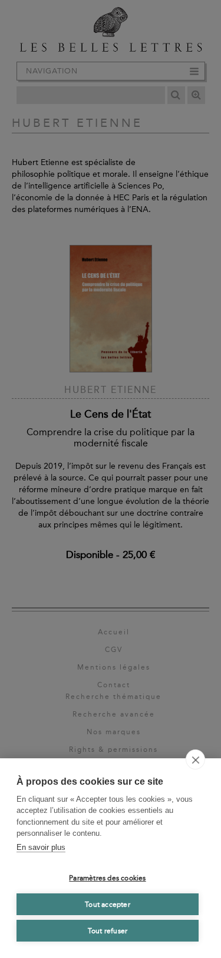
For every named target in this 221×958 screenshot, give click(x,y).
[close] (195, 759)
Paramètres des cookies (107, 878)
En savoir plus (41, 847)
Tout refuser (107, 931)
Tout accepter (107, 904)
